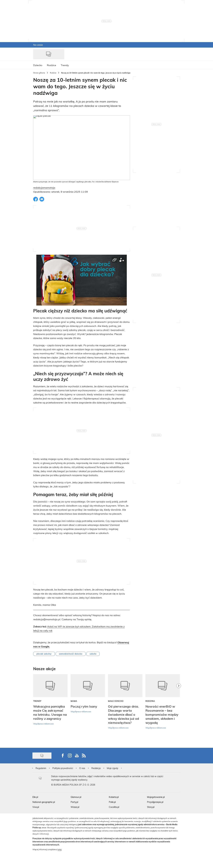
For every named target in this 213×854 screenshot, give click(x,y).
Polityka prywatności (62, 768)
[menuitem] (38, 65)
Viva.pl (35, 806)
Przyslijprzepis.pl (155, 802)
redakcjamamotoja (44, 187)
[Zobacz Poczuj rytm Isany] (88, 685)
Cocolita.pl (114, 806)
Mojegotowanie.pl (156, 797)
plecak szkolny (44, 654)
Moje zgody (112, 768)
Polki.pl (112, 802)
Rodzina (150, 701)
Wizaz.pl (75, 806)
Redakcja (96, 768)
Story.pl (150, 806)
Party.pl (74, 802)
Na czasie (38, 44)
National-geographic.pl (43, 802)
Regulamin (41, 768)
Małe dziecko (115, 701)
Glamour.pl (76, 797)
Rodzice (53, 73)
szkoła (93, 654)
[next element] (178, 709)
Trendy (37, 701)
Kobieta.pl (114, 797)
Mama (74, 701)
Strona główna (39, 73)
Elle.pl (35, 797)
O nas (82, 768)
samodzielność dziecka (70, 654)
